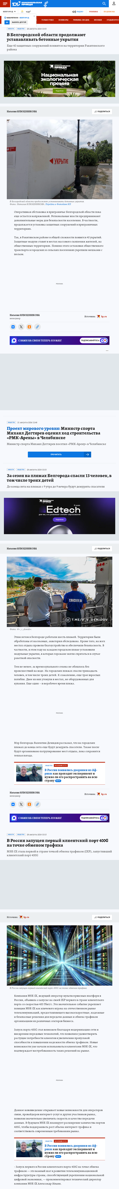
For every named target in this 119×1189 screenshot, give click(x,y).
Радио (80, 11)
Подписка (109, 11)
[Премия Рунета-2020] (45, 4)
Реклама (93, 11)
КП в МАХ (98, 20)
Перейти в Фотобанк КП (58, 204)
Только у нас (48, 20)
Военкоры (63, 20)
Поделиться (104, 111)
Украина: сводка (81, 20)
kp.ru (104, 316)
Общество (20, 28)
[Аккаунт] (114, 3)
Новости (11, 28)
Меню (5, 3)
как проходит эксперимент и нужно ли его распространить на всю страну (71, 775)
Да (7, 22)
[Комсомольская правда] (27, 3)
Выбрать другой (19, 22)
